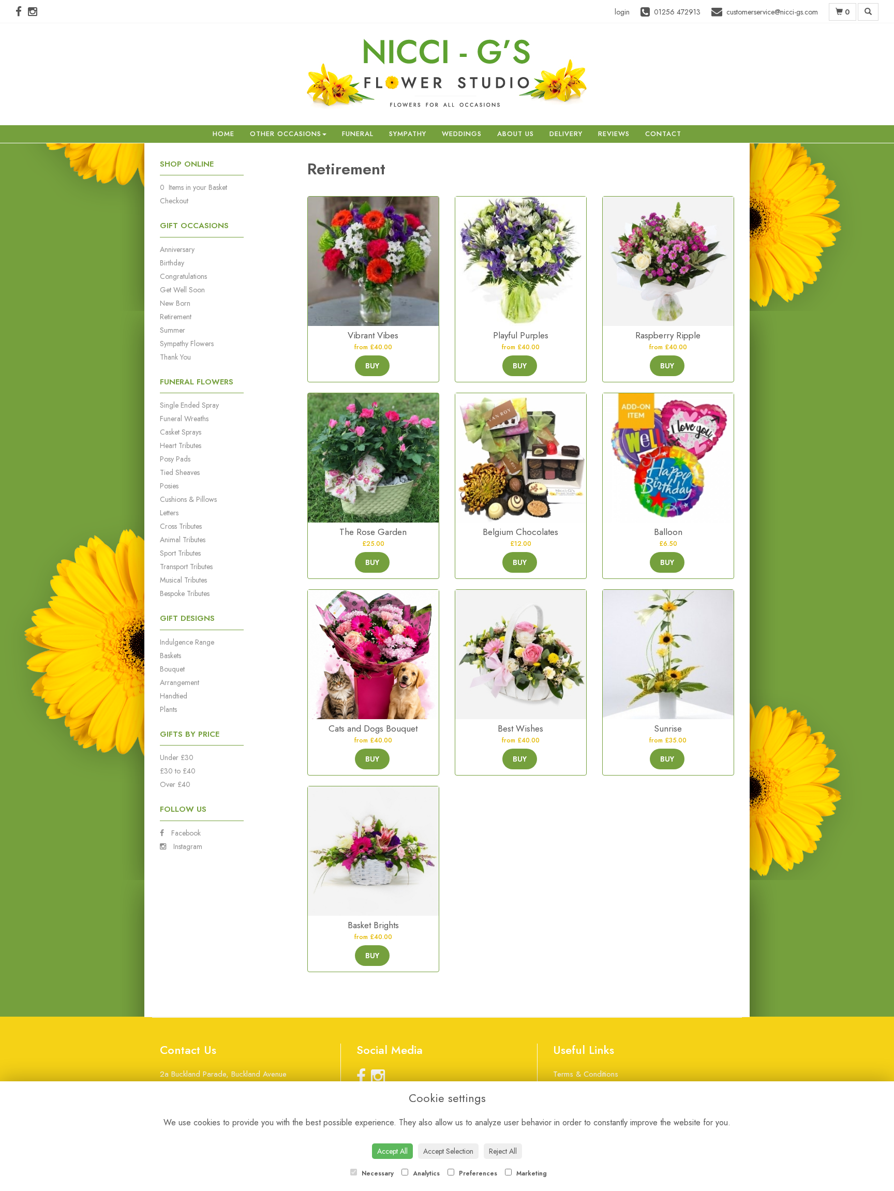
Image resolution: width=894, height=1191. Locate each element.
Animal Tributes (182, 539)
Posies (169, 486)
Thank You (175, 357)
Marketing (530, 1173)
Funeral (358, 134)
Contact (663, 134)
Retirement (175, 316)
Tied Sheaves (180, 472)
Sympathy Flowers (187, 343)
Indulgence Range (187, 642)
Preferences (477, 1173)
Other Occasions (285, 134)
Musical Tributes (183, 580)
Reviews (614, 134)
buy (372, 366)
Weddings (462, 134)
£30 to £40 (178, 771)
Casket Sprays (180, 432)
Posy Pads (175, 459)
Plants (168, 709)
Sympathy (407, 134)
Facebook (185, 833)
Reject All (503, 1151)
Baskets (170, 655)
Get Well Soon (182, 290)
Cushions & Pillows (188, 499)
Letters (169, 513)
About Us (515, 134)
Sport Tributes (180, 553)
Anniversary (177, 249)
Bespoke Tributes (185, 593)
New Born (175, 303)
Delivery (566, 134)
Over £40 (175, 784)
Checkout (174, 201)
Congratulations (183, 276)
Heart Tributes (180, 445)
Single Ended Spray (189, 405)
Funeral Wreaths (184, 418)
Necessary (377, 1173)
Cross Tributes (181, 526)
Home (223, 134)
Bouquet (172, 669)
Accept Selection (448, 1151)
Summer (172, 330)
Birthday (172, 263)
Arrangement (179, 682)
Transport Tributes (186, 566)
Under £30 (176, 757)
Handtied (173, 696)
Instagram (186, 846)
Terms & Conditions (585, 1074)
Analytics (425, 1173)
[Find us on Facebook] (22, 12)
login (622, 12)
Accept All (392, 1151)
